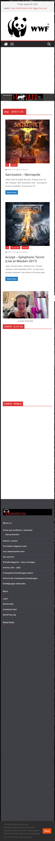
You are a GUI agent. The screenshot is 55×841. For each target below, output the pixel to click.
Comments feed (10, 609)
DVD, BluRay (15, 247)
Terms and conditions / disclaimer (17, 530)
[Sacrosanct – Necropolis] (27, 141)
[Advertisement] (27, 70)
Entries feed (8, 604)
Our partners (8, 557)
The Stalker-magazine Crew (14, 546)
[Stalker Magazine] (6, 44)
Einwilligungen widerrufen (14, 583)
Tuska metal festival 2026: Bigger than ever (28, 8)
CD (7, 165)
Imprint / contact (10, 541)
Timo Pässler (23, 169)
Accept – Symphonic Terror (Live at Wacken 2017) (25, 259)
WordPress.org (9, 615)
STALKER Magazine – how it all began (19, 562)
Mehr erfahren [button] (25, 837)
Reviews (14, 165)
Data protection (12, 534)
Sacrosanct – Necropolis (22, 174)
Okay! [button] (47, 831)
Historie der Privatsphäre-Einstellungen (20, 578)
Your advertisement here (14, 551)
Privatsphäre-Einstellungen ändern (18, 573)
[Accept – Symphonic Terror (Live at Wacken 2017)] (27, 224)
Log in (5, 598)
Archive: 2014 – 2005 (11, 567)
